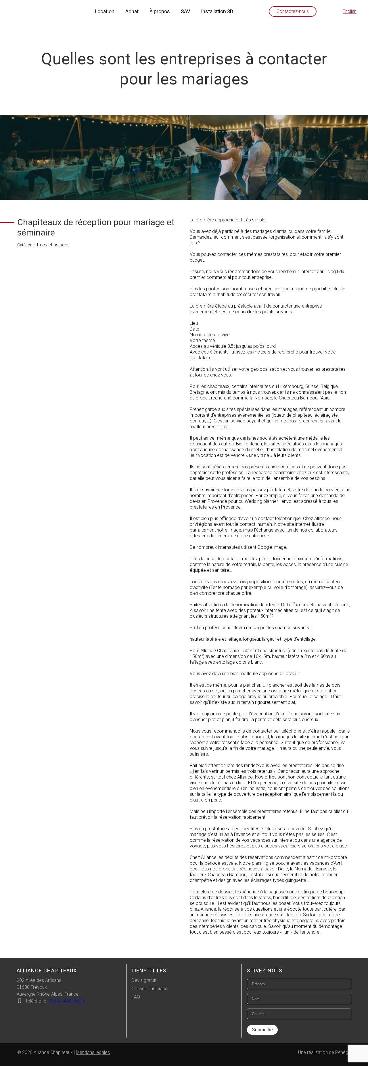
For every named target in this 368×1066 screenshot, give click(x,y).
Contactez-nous (293, 11)
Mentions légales (93, 1052)
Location (104, 11)
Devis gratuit (144, 980)
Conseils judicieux (149, 988)
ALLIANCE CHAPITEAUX (47, 970)
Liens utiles (149, 970)
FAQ (136, 997)
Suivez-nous (264, 970)
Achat (132, 11)
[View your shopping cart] (330, 11)
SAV (185, 11)
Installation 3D (217, 11)
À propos (160, 11)
